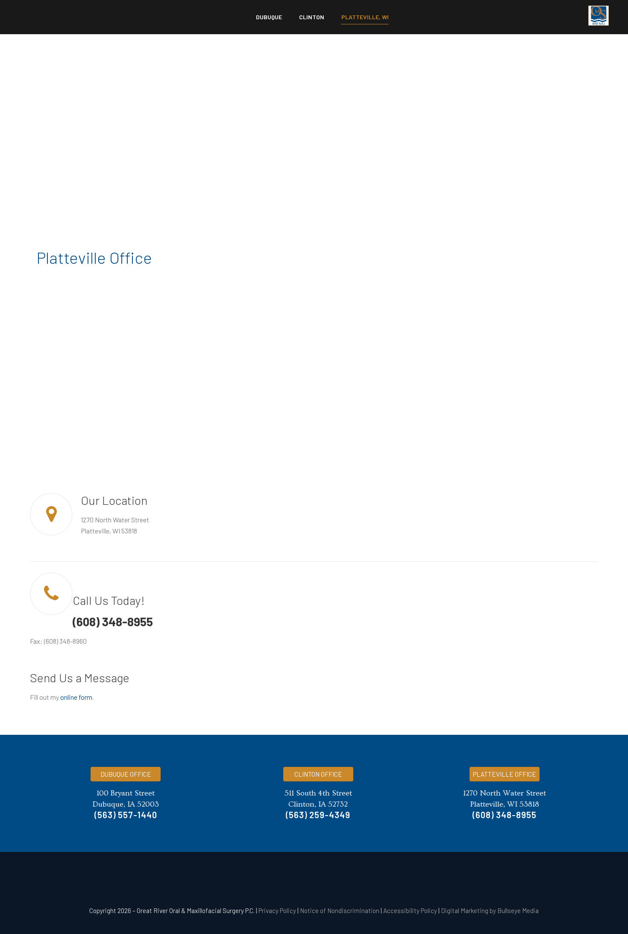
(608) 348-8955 (113, 621)
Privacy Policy (277, 910)
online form (76, 697)
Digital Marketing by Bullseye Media (490, 910)
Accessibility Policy (410, 910)
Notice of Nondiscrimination (339, 910)
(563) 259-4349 (318, 815)
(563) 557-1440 (125, 815)
